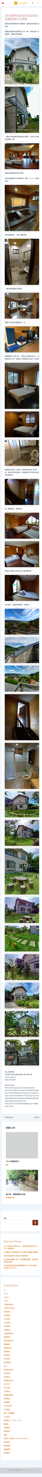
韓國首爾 (7, 1449)
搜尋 (5, 1218)
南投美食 (7, 1312)
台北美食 (8, 1197)
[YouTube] (3, 3)
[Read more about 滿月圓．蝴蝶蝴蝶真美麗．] (22, 1180)
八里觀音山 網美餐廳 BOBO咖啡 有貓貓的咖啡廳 (21, 1252)
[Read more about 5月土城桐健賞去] (22, 1145)
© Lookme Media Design (30, 1470)
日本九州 (7, 1384)
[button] (33, 3)
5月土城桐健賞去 (12, 1161)
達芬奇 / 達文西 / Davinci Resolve (16, 1438)
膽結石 (6, 1424)
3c (5, 1290)
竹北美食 (7, 1417)
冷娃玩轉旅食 (23, 3)
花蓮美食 (7, 1428)
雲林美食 (7, 1442)
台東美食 (7, 1330)
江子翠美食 (8, 1406)
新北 (7, 1164)
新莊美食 (7, 1377)
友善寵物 (7, 1315)
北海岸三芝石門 (9, 1308)
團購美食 (7, 1344)
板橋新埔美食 (8, 1395)
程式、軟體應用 (9, 1413)
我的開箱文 (8, 1362)
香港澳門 (7, 1453)
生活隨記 (7, 1409)
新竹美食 (7, 1373)
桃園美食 (7, 1402)
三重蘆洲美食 (8, 1304)
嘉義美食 (7, 1337)
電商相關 (7, 1446)
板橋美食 (7, 1399)
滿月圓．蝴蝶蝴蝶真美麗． (16, 1194)
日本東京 (7, 1391)
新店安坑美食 (8, 1370)
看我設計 (24, 1470)
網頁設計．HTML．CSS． (13, 1420)
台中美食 (7, 1319)
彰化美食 (7, 1359)
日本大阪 (7, 1388)
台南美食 (7, 1326)
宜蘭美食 (7, 1352)
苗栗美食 (7, 1431)
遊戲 (5, 1435)
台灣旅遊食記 (8, 1333)
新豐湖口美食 (8, 1380)
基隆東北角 (8, 1348)
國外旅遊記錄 (8, 1341)
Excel (6, 1294)
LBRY (6, 1301)
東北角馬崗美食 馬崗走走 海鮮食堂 (16, 1256)
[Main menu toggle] (38, 3)
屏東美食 (7, 1355)
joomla (6, 1297)
